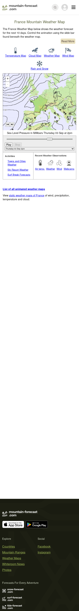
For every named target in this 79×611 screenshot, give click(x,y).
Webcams (69, 168)
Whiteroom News (13, 564)
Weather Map (52, 55)
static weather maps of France (26, 195)
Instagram (44, 552)
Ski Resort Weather (18, 169)
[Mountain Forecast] (19, 7)
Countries (8, 546)
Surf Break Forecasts (19, 174)
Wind (59, 168)
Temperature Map (15, 55)
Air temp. (40, 168)
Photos (6, 570)
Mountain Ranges (13, 552)
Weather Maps (11, 558)
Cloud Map (35, 55)
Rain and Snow (39, 68)
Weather (50, 168)
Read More (67, 41)
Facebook (44, 546)
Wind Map (68, 55)
